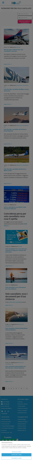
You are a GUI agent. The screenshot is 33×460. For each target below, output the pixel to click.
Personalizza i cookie (16, 458)
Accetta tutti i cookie (16, 454)
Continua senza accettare (16, 451)
